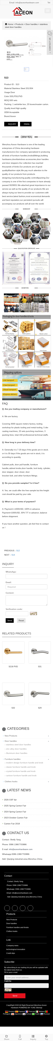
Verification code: (14, 609)
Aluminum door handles (16, 753)
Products (19, 24)
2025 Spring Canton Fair (15, 806)
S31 (40, 666)
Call (20, 1039)
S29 (40, 708)
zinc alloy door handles (16, 749)
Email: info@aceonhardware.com (24, 2)
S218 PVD (13, 666)
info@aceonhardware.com (21, 849)
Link (8, 940)
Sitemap (39, 1008)
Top (46, 1039)
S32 (13, 708)
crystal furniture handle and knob (20, 771)
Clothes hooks (11, 781)
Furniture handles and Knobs (17, 927)
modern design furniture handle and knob (24, 763)
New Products (11, 736)
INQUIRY (11, 124)
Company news (12, 946)
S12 (18, 550)
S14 (13, 555)
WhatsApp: (11, 572)
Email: (9, 582)
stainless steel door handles (18, 744)
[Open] (50, 43)
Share (6, 1039)
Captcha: (8, 981)
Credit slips (10, 953)
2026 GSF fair (10, 800)
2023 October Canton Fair (16, 818)
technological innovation (15, 949)
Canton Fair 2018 (12, 823)
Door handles (31, 24)
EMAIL (26, 124)
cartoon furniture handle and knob (21, 775)
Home (10, 24)
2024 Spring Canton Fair (15, 812)
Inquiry (33, 1039)
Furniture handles (12, 759)
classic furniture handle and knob (21, 767)
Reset (21, 620)
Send (9, 620)
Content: (10, 593)
